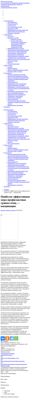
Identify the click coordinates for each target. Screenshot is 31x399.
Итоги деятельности (13, 64)
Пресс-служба (8, 65)
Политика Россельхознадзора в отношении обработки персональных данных (19, 102)
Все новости (4, 341)
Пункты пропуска (13, 99)
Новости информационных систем (18, 70)
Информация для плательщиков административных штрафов (17, 84)
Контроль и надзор (13, 37)
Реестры (10, 62)
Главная (6, 189)
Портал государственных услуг (10, 358)
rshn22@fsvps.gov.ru (6, 355)
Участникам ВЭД (13, 82)
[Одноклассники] (7, 338)
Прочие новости (12, 68)
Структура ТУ (12, 25)
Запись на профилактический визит (18, 77)
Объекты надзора (16, 39)
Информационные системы (16, 48)
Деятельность (8, 34)
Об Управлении (8, 21)
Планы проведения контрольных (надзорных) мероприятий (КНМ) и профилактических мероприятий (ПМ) (18, 44)
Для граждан (8, 73)
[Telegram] (12, 338)
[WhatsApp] (16, 338)
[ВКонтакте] (3, 338)
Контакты (7, 107)
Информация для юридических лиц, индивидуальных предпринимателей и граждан (18, 88)
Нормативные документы (15, 105)
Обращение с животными (15, 96)
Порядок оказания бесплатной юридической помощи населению (17, 75)
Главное (10, 67)
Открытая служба (13, 28)
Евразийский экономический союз (18, 91)
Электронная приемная (7, 353)
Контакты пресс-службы (15, 71)
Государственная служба (15, 27)
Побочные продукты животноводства (19, 59)
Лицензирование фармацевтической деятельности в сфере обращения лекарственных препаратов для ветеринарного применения (18, 52)
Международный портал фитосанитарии (13, 361)
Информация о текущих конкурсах (18, 30)
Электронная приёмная (14, 97)
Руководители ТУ (13, 24)
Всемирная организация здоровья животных (14, 364)
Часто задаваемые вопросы (15, 93)
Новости (3, 210)
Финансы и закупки (13, 33)
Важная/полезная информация (16, 94)
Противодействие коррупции (16, 31)
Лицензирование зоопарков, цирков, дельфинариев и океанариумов (18, 56)
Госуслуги (11, 36)
